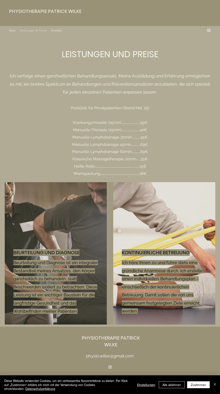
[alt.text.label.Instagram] (209, 30)
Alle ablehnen (171, 385)
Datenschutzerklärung (40, 388)
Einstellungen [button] (146, 385)
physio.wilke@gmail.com (110, 356)
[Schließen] (214, 385)
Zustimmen (198, 385)
